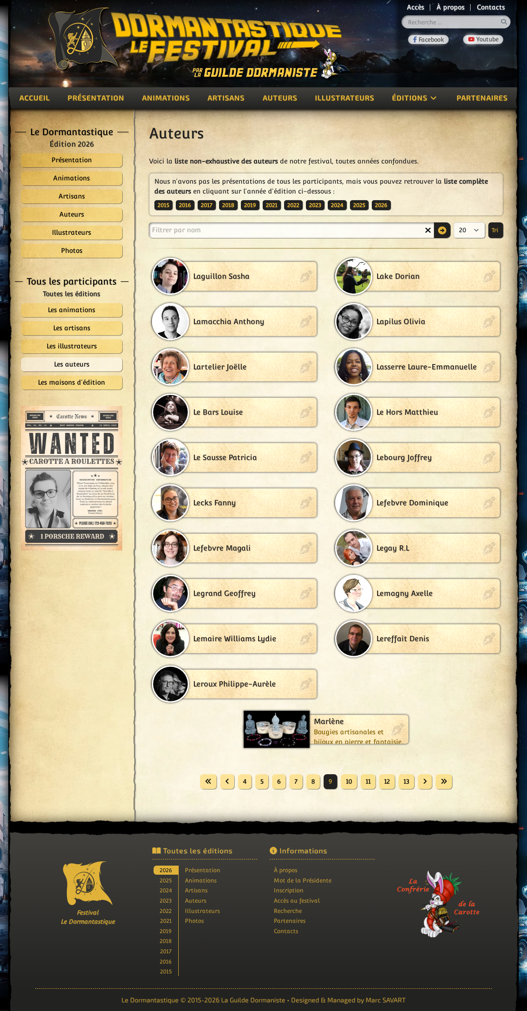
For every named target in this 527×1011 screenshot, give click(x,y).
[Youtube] (483, 39)
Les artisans (71, 328)
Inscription (288, 890)
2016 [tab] (166, 961)
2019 (250, 205)
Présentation (96, 97)
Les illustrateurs (72, 346)
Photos (194, 920)
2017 (206, 205)
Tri (496, 230)
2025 (359, 205)
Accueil (34, 97)
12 (387, 781)
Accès (415, 7)
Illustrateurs (344, 97)
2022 (293, 205)
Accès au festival (297, 900)
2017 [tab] (166, 951)
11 (368, 781)
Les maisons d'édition (71, 382)
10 (349, 781)
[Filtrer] (442, 230)
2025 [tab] (166, 880)
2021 (271, 205)
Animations (166, 97)
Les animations (71, 310)
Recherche (288, 910)
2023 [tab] (166, 900)
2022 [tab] (166, 910)
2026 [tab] (166, 869)
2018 (228, 205)
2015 (163, 205)
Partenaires (482, 97)
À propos (450, 7)
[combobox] (456, 21)
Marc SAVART (386, 1000)
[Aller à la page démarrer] (208, 781)
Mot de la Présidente (302, 880)
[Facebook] (428, 39)
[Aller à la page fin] (444, 781)
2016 (185, 205)
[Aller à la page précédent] (227, 781)
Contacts (491, 7)
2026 (381, 205)
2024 (337, 205)
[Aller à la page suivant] (425, 781)
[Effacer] (428, 230)
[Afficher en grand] (71, 478)
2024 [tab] (166, 890)
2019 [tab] (166, 930)
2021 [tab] (166, 920)
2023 (315, 205)
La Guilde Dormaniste (253, 1000)
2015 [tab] (166, 971)
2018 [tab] (166, 940)
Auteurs (280, 97)
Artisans (226, 97)
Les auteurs (71, 364)
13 (406, 781)
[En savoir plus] (439, 898)
